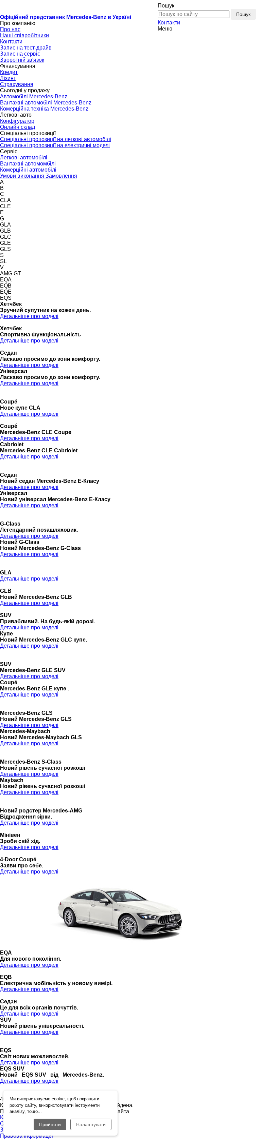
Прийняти (50, 1124)
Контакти (169, 22)
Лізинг (8, 78)
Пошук (243, 14)
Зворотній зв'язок (22, 60)
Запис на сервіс (20, 54)
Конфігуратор (17, 121)
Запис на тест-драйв (26, 48)
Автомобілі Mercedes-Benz (33, 96)
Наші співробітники (24, 35)
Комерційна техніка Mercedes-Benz (44, 109)
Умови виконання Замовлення (38, 176)
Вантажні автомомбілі (28, 163)
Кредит (9, 72)
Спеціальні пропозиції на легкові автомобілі (55, 139)
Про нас (10, 29)
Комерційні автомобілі (28, 170)
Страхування (16, 84)
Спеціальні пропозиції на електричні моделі (55, 145)
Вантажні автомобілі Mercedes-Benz (45, 102)
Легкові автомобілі (23, 157)
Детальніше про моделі (29, 316)
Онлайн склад (17, 127)
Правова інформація (26, 1136)
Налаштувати (91, 1124)
